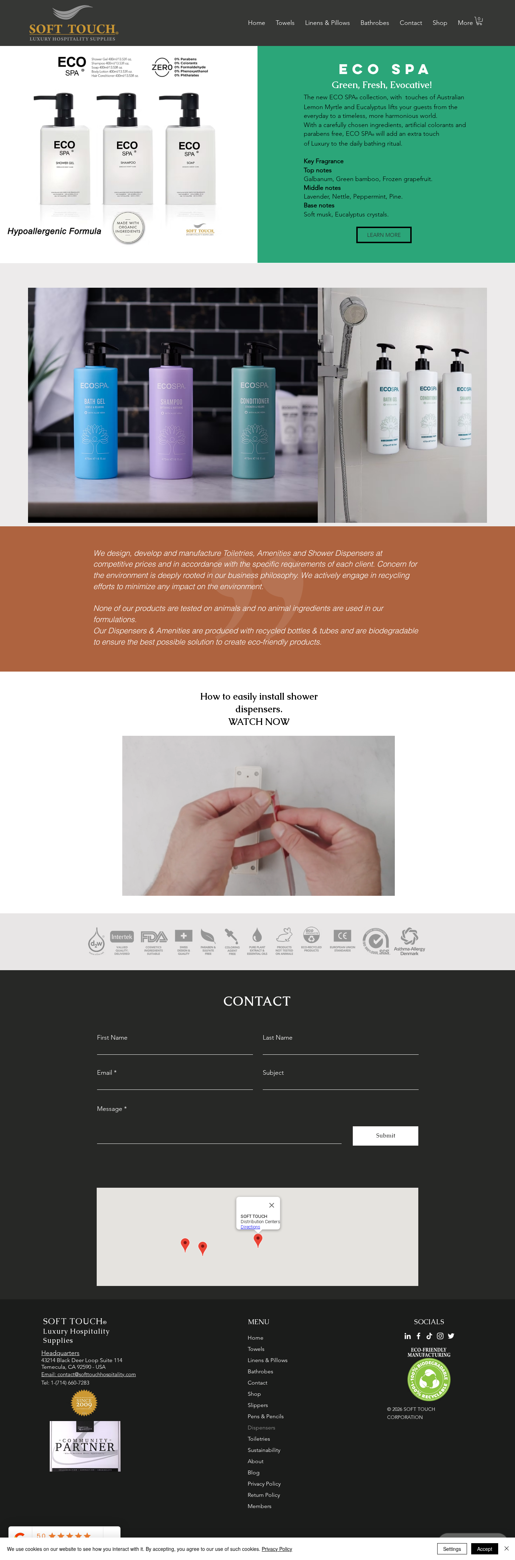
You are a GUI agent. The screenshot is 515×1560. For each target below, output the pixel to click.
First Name (112, 1037)
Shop (254, 1394)
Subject (273, 1072)
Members (260, 1506)
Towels (256, 1349)
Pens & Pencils (266, 1416)
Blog (254, 1472)
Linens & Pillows (268, 1360)
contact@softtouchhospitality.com (96, 1374)
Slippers (258, 1405)
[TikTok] (429, 1336)
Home (255, 1337)
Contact (257, 1382)
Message (109, 1109)
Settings (452, 1548)
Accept (484, 1548)
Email (104, 1072)
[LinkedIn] (407, 1336)
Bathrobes (260, 1371)
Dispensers (261, 1427)
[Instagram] (440, 1336)
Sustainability (264, 1450)
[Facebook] (418, 1336)
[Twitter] (451, 1336)
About (255, 1461)
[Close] (506, 1548)
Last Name (278, 1037)
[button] (479, 21)
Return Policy (264, 1495)
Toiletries (259, 1438)
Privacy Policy (264, 1483)
